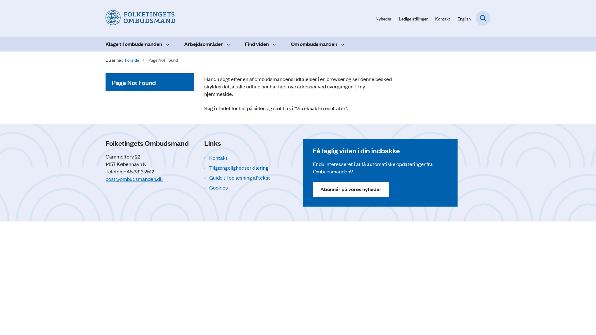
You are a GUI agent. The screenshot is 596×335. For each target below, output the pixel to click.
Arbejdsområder (203, 43)
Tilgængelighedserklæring (239, 167)
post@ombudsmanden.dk (134, 178)
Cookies (218, 187)
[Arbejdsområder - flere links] (227, 44)
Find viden (257, 43)
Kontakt (218, 157)
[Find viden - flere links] (273, 44)
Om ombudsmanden (314, 43)
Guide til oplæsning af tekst (239, 177)
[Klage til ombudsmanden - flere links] (167, 44)
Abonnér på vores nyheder (351, 189)
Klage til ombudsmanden (134, 43)
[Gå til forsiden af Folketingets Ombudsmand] (140, 18)
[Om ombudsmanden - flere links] (342, 44)
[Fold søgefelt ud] (483, 18)
